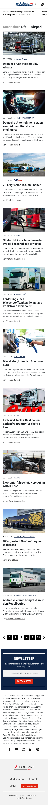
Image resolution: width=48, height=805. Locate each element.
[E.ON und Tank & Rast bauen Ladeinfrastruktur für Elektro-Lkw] (24, 400)
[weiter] (44, 637)
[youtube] (16, 749)
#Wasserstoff (20, 294)
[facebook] (10, 749)
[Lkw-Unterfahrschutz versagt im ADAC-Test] (24, 462)
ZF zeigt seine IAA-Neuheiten (22, 185)
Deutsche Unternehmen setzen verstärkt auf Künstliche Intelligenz (23, 126)
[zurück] (4, 637)
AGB (21, 795)
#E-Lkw (17, 235)
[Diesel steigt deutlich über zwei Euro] (24, 341)
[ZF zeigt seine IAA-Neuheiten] (24, 164)
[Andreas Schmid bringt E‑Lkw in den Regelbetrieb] (24, 580)
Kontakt (33, 779)
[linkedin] (30, 749)
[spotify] (37, 749)
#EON (16, 415)
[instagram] (23, 749)
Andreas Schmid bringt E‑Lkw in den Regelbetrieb (23, 601)
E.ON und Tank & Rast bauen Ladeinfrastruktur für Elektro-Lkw (22, 423)
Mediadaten (17, 779)
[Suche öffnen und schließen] (36, 4)
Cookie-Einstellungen (24, 798)
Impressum (13, 795)
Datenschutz (31, 795)
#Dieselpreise (19, 357)
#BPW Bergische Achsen (24, 537)
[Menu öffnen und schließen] (5, 4)
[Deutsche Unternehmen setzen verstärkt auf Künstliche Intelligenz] (24, 102)
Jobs (13, 786)
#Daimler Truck (20, 59)
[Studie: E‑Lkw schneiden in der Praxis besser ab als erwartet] (24, 220)
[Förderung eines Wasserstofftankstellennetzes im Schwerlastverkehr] (24, 279)
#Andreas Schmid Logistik (25, 595)
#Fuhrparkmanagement (24, 118)
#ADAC (17, 478)
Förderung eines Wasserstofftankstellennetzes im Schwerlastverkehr (22, 302)
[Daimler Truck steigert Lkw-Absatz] (24, 43)
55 (38, 637)
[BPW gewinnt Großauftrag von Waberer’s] (24, 521)
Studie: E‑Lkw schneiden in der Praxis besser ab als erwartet (23, 241)
